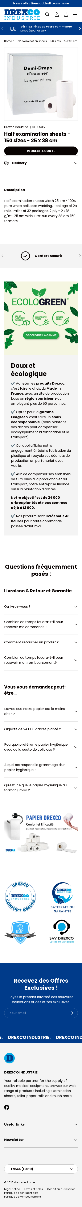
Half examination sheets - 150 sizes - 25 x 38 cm (46, 41)
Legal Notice (12, 1189)
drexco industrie (24, 1182)
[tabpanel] (41, 211)
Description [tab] (14, 189)
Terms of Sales (33, 1189)
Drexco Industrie (16, 127)
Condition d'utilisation (61, 1189)
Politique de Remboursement (22, 1196)
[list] (41, 83)
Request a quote (41, 151)
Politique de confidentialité (21, 1193)
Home (8, 41)
